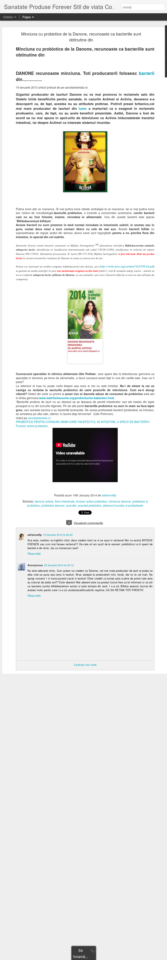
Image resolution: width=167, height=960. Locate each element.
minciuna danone (120, 501)
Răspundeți (34, 553)
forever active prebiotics (91, 501)
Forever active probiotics (32, 426)
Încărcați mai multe (85, 665)
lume (83, 108)
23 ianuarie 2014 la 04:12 (59, 565)
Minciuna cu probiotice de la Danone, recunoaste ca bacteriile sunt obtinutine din (81, 37)
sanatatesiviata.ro (39, 418)
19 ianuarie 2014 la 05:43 (58, 535)
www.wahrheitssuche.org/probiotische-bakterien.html (76, 398)
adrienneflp (109, 495)
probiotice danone (53, 505)
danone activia (44, 501)
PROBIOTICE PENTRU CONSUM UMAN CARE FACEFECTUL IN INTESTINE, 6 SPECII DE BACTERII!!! (83, 422)
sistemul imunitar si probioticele (123, 505)
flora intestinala (65, 501)
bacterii (146, 73)
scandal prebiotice (89, 505)
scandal (71, 505)
